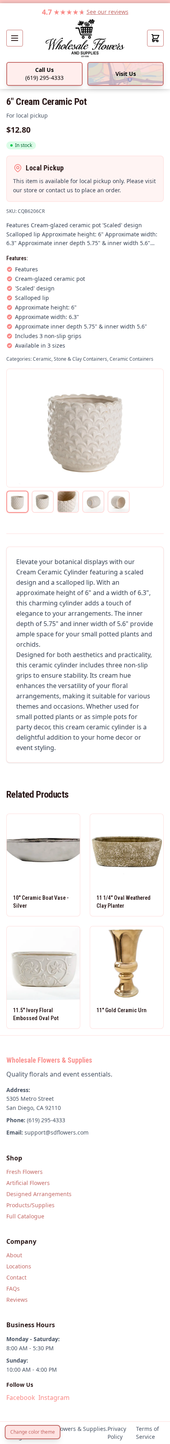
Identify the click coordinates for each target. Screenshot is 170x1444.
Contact (16, 1277)
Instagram (54, 1397)
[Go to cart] (155, 38)
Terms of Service (147, 1432)
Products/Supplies (30, 1205)
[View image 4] (93, 502)
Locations (18, 1266)
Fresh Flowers (24, 1171)
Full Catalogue (25, 1216)
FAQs (13, 1288)
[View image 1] (17, 502)
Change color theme (32, 1432)
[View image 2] (43, 502)
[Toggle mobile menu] (14, 38)
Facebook (20, 1397)
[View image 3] (68, 502)
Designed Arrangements (39, 1194)
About (14, 1255)
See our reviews (107, 11)
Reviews (17, 1299)
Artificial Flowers (28, 1183)
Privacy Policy (117, 1432)
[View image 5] (119, 502)
